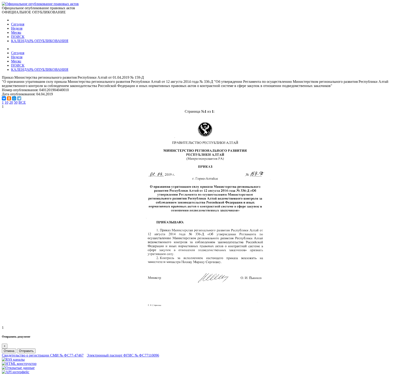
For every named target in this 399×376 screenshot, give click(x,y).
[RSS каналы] (13, 359)
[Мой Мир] (14, 98)
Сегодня (17, 24)
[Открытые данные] (18, 368)
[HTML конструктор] (19, 364)
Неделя (16, 28)
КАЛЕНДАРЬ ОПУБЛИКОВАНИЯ (39, 41)
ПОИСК (17, 37)
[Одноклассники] (9, 98)
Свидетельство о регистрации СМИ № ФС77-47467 (43, 355)
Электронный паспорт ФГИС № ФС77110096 (123, 355)
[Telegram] (19, 98)
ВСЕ (22, 102)
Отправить (26, 351)
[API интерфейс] (15, 372)
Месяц (16, 32)
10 (6, 102)
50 (16, 102)
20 (11, 102)
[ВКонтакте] (4, 98)
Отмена (9, 351)
